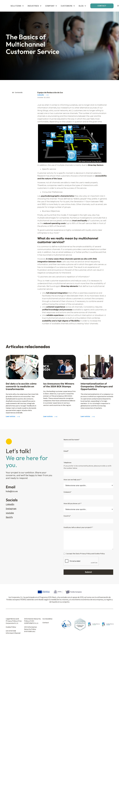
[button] (17, 6)
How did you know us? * (73, 504)
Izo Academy (47, 619)
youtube (10, 513)
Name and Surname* (71, 440)
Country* (67, 516)
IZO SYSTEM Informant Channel (13, 632)
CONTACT (102, 6)
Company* (67, 492)
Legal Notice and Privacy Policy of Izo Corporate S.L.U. (14, 621)
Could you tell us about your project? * (78, 527)
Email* (66, 451)
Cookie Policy (11, 627)
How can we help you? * (73, 480)
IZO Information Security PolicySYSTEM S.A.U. (30, 629)
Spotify (9, 517)
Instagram (11, 509)
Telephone (67, 463)
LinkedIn (10, 504)
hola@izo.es (12, 491)
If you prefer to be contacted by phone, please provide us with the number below (87, 467)
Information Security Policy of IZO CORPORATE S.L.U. (32, 621)
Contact (46, 623)
